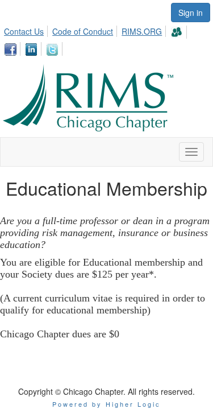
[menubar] (106, 39)
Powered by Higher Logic (106, 403)
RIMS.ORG (142, 31)
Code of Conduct (82, 31)
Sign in (190, 12)
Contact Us (24, 31)
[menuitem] (27, 29)
